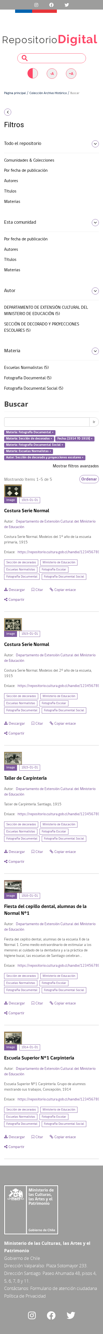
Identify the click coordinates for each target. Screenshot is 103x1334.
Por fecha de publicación (26, 170)
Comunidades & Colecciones (29, 160)
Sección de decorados (21, 562)
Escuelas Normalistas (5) (26, 368)
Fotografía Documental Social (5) (33, 388)
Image (10, 500)
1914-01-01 (29, 1047)
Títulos (10, 191)
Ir (94, 422)
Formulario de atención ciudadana (63, 1288)
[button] (17, 112)
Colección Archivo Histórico (48, 93)
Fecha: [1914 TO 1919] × (75, 438)
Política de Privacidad (25, 1296)
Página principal (15, 93)
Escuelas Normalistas (20, 569)
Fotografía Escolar (54, 569)
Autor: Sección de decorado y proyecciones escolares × (44, 457)
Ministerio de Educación (59, 562)
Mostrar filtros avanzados (76, 466)
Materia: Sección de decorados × (29, 438)
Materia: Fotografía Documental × (30, 432)
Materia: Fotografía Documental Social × (34, 445)
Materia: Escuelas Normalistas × (28, 451)
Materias (12, 202)
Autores (11, 181)
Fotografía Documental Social (64, 576)
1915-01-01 (29, 500)
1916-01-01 (29, 896)
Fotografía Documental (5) (27, 378)
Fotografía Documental (21, 576)
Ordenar (89, 479)
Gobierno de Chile (22, 1258)
